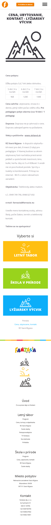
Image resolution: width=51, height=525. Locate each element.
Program (26, 419)
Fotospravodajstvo (25, 432)
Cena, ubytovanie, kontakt (25, 324)
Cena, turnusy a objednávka (25, 422)
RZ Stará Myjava (25, 328)
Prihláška (25, 442)
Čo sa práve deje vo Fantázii (25, 405)
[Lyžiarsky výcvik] (25, 381)
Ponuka (25, 320)
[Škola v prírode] (25, 361)
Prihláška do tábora (25, 4)
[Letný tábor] (25, 371)
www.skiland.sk (33, 135)
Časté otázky (25, 429)
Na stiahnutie (25, 439)
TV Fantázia (25, 436)
